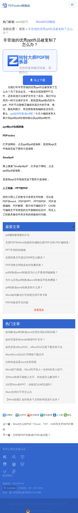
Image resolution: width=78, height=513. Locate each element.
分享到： (10, 415)
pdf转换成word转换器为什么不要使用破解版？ (31, 272)
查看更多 (39, 309)
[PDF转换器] (16, 5)
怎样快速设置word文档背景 (20, 362)
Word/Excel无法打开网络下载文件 (24, 354)
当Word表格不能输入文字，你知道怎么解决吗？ (32, 377)
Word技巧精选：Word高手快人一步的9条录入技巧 (33, 369)
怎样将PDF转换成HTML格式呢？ (31, 434)
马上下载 (39, 80)
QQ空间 (22, 415)
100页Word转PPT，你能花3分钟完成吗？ (29, 384)
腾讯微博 (47, 415)
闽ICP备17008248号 (57, 504)
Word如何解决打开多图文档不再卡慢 (26, 294)
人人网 (59, 415)
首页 (22, 29)
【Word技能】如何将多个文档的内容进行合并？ (32, 399)
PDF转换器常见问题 (16, 302)
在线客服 (9, 487)
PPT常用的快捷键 (15, 249)
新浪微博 (34, 415)
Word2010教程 (45, 21)
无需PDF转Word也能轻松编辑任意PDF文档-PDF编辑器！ (38, 242)
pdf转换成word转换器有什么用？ (24, 287)
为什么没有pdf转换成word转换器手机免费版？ (31, 279)
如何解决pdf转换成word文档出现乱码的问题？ (31, 332)
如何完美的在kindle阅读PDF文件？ (25, 339)
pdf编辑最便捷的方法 (17, 234)
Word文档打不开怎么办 (18, 392)
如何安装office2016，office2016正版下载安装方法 (33, 347)
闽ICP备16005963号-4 (41, 511)
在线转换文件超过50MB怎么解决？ (25, 257)
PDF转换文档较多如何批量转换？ (24, 264)
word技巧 (22, 21)
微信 (69, 415)
